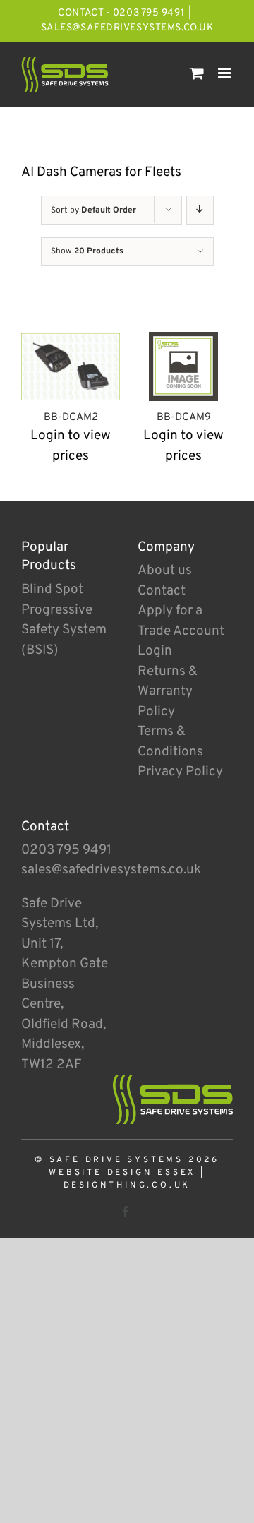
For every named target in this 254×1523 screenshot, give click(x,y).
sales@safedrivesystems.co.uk (127, 28)
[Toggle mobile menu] (225, 73)
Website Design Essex (122, 1172)
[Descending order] (200, 210)
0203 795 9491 (66, 850)
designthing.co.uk (127, 1185)
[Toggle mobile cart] (197, 73)
